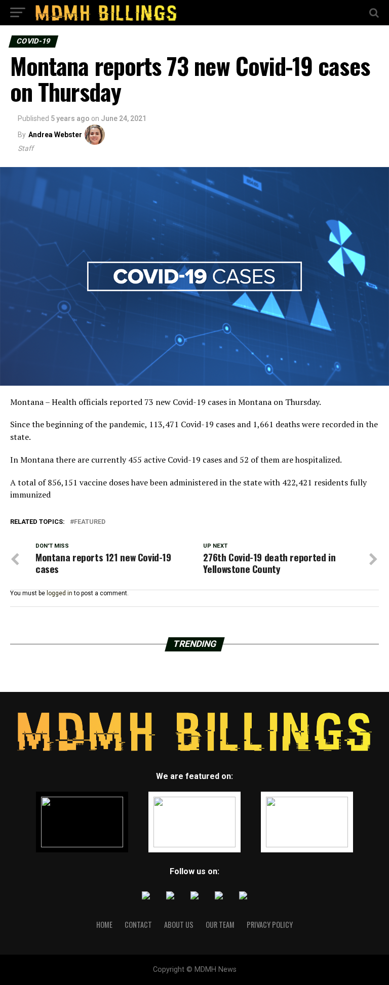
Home (104, 924)
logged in (59, 593)
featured (89, 522)
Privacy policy (270, 924)
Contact (138, 924)
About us (178, 924)
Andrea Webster (55, 135)
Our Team (220, 924)
